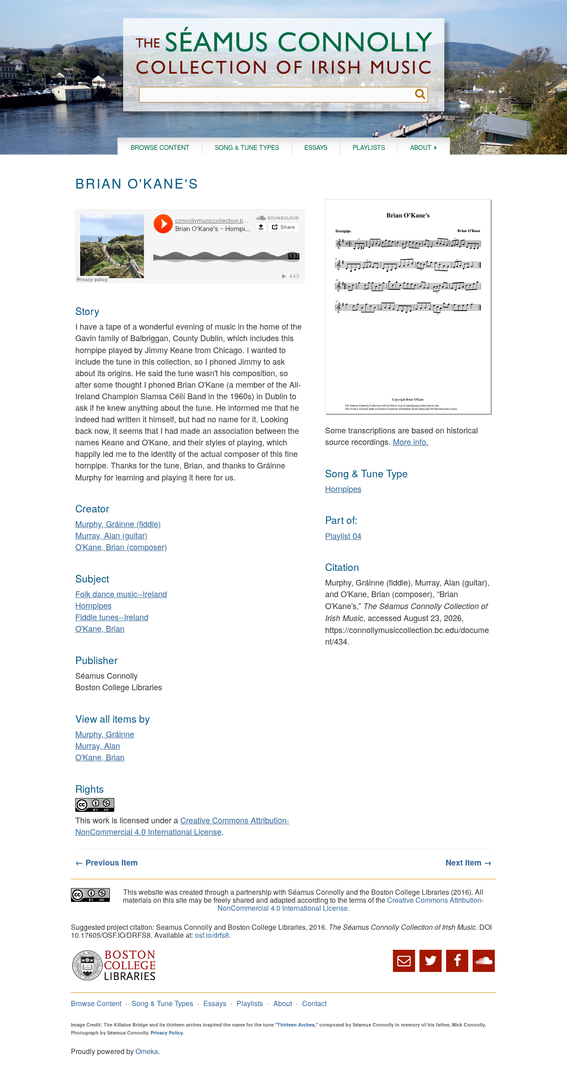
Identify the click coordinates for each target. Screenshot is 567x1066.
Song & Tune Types (247, 147)
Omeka (147, 1051)
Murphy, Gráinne (104, 734)
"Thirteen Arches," (296, 1024)
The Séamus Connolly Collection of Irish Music (284, 52)
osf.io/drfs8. (213, 935)
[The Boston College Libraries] (114, 979)
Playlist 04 (343, 535)
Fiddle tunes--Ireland (111, 616)
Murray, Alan (97, 745)
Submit (420, 94)
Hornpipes (93, 605)
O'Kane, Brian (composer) (121, 546)
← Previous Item (106, 862)
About (420, 147)
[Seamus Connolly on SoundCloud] (484, 961)
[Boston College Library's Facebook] (457, 961)
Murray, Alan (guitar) (111, 535)
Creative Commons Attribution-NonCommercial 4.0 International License (182, 825)
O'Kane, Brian (99, 628)
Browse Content (160, 147)
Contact (314, 1003)
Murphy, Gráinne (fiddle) (118, 523)
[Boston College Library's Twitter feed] (430, 961)
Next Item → (469, 862)
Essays (315, 147)
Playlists (369, 147)
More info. (410, 441)
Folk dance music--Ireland (121, 593)
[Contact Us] (404, 961)
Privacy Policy (167, 1032)
